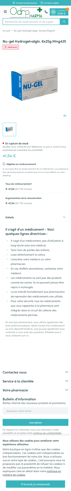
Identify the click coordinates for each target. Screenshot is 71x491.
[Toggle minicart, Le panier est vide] (53, 12)
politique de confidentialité (47, 432)
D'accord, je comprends (35, 484)
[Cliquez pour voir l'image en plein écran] (35, 86)
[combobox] (31, 21)
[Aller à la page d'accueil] (26, 12)
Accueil (6, 30)
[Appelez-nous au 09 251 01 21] (46, 12)
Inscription (35, 422)
